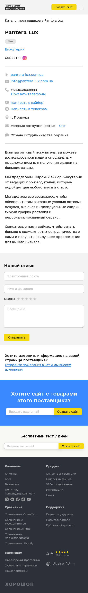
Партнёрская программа (22, 560)
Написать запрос (58, 519)
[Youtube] (29, 499)
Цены (50, 495)
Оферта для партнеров (21, 565)
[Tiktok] (23, 499)
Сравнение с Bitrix (17, 528)
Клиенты (11, 473)
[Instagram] (25, 58)
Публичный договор (60, 525)
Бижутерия (14, 49)
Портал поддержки (59, 514)
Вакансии (12, 484)
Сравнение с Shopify (19, 543)
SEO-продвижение (59, 484)
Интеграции (54, 489)
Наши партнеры (16, 570)
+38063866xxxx (24, 90)
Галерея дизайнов (59, 479)
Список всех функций (61, 473)
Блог (8, 479)
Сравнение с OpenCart (20, 514)
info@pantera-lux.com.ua (32, 81)
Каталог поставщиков (23, 20)
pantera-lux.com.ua (27, 74)
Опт (62, 126)
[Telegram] (12, 499)
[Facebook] (18, 499)
